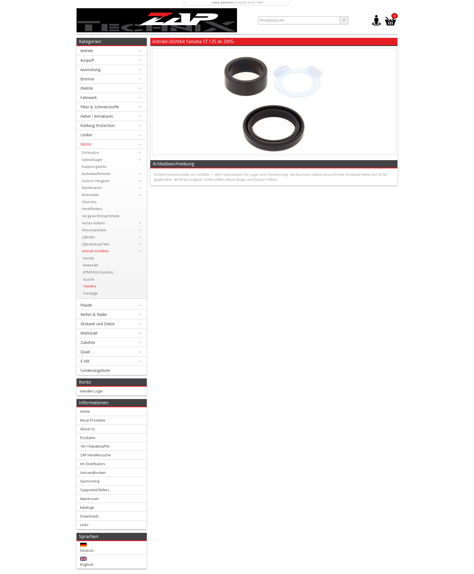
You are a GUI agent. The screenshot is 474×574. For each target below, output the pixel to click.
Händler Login (91, 391)
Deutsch (87, 550)
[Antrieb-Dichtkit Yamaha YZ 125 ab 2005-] (273, 153)
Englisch (87, 564)
